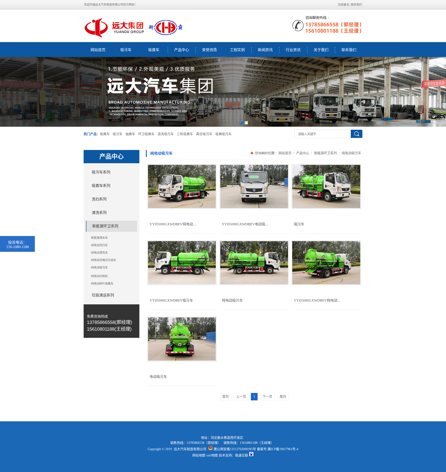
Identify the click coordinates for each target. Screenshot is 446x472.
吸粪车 (153, 50)
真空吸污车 (204, 134)
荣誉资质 (209, 50)
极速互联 (241, 455)
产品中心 (181, 50)
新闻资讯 (265, 50)
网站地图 (198, 455)
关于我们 (321, 50)
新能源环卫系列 (325, 153)
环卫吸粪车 (146, 134)
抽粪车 (130, 134)
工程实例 (237, 50)
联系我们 (356, 4)
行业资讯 (293, 50)
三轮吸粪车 (185, 134)
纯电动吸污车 (351, 153)
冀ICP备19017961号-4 (283, 449)
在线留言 (343, 4)
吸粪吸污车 (223, 134)
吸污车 (125, 50)
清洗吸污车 (165, 134)
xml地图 (212, 455)
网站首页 (98, 50)
